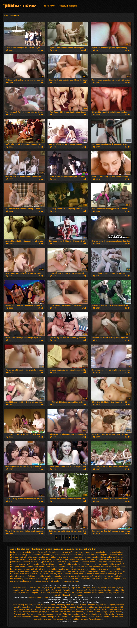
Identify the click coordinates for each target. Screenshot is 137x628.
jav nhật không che (70, 552)
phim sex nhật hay (32, 574)
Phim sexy (60, 604)
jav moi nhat (27, 552)
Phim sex (65, 588)
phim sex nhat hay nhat (89, 574)
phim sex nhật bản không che (93, 569)
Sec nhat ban (41, 607)
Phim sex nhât (111, 609)
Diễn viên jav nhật (53, 590)
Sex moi (36, 604)
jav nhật (36, 552)
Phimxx (65, 595)
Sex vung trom (52, 612)
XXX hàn (114, 616)
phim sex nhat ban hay (102, 566)
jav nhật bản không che (51, 552)
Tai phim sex (75, 588)
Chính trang (50, 6)
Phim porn (52, 616)
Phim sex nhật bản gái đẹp (33, 612)
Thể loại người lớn (68, 6)
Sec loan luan (53, 607)
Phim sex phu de (48, 604)
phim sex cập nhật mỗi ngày (95, 557)
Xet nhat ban (44, 592)
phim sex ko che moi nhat (78, 564)
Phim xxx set (57, 619)
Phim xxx (70, 604)
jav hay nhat (15, 552)
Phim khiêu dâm (76, 595)
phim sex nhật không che (28, 576)
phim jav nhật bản (33, 554)
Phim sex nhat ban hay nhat (75, 619)
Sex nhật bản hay (106, 607)
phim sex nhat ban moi (52, 571)
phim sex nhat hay (49, 574)
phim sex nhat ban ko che (31, 571)
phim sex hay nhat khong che (27, 559)
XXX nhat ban (77, 612)
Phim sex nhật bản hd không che (89, 590)
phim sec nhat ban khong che (94, 554)
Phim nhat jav (112, 588)
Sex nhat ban (39, 609)
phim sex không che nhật (29, 564)
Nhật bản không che (29, 592)
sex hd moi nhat (60, 581)
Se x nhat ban (64, 616)
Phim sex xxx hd (102, 616)
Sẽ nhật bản (77, 592)
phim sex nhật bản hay (82, 566)
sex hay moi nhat (45, 581)
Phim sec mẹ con (24, 616)
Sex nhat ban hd (39, 616)
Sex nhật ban (98, 609)
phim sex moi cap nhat (99, 564)
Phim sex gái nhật (52, 588)
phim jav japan (118, 552)
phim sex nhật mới (89, 576)
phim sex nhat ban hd (51, 569)
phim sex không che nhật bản (53, 564)
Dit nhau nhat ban (111, 590)
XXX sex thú (39, 588)
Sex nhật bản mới (67, 607)
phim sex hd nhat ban (89, 559)
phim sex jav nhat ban (71, 562)
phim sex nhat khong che (50, 576)
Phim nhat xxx (68, 590)
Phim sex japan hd (84, 609)
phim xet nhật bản (87, 578)
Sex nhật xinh (52, 609)
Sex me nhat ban (26, 609)
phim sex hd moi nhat (50, 559)
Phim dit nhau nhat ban (61, 592)
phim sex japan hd (107, 559)
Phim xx (118, 612)
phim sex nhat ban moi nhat (100, 571)
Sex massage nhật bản (52, 614)
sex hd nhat (73, 581)
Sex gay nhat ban (91, 614)
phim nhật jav (48, 554)
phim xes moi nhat (70, 578)
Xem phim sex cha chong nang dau (99, 612)
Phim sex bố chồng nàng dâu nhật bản (99, 592)
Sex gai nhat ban (34, 614)
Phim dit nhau (80, 604)
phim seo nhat (34, 557)
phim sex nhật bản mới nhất (75, 571)
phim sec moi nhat (73, 554)
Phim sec (22, 607)
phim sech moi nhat (117, 554)
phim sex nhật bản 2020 (61, 566)
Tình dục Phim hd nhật (39, 597)
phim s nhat (60, 554)
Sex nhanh (81, 607)
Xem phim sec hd (107, 614)
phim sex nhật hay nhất (68, 574)
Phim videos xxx (95, 619)
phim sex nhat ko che (71, 576)
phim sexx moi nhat (37, 578)
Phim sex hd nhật (9, 4)
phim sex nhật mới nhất (108, 576)
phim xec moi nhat (54, 578)
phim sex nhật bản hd (31, 569)
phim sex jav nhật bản (51, 562)
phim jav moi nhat (17, 554)
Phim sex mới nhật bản (23, 588)
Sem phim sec (88, 616)
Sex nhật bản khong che (35, 590)
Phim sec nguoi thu (67, 609)
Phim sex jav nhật (98, 588)
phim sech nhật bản (18, 557)
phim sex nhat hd (107, 574)
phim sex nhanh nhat (24, 566)
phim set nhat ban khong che (53, 557)
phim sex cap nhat (74, 557)
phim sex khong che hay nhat (94, 562)
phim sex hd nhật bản (69, 559)
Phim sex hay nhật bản (22, 604)
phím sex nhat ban (42, 566)
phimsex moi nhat (29, 581)
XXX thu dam (65, 612)
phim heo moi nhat (87, 552)
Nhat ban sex (92, 607)
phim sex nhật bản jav (70, 569)
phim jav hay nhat (103, 552)
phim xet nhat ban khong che (108, 578)
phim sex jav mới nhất (32, 562)
